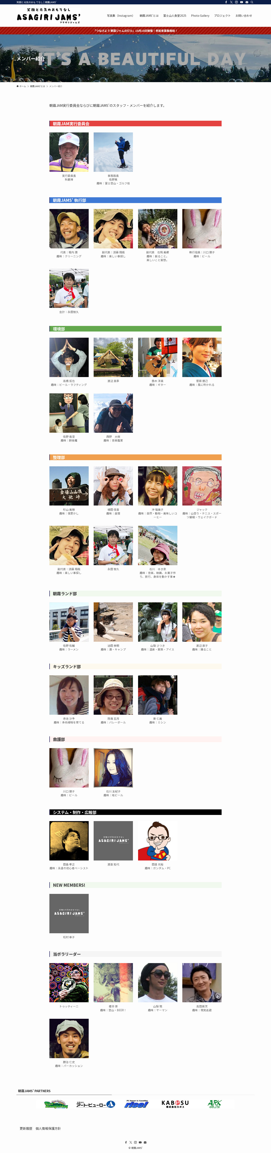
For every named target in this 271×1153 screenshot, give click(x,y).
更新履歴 (26, 1128)
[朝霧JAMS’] (48, 15)
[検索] (252, 2)
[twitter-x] (231, 2)
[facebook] (226, 2)
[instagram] (236, 2)
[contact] (246, 2)
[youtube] (241, 2)
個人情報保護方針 (48, 1128)
